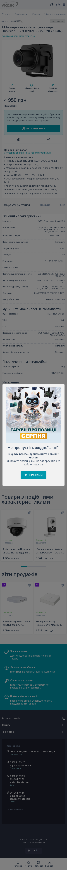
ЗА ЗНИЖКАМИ (33, 475)
